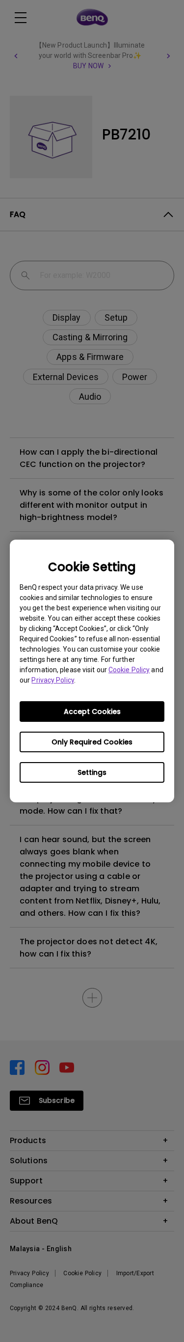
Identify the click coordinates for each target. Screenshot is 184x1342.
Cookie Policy (129, 670)
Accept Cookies (92, 711)
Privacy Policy (52, 680)
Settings (92, 772)
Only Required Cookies (92, 742)
